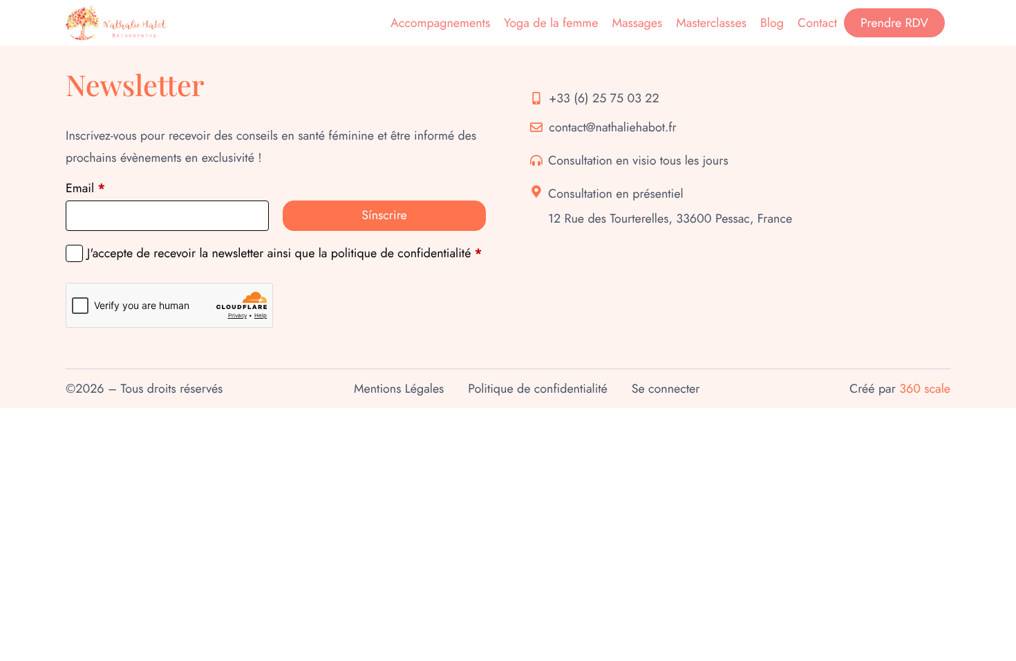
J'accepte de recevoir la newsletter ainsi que (284, 253)
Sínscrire (383, 215)
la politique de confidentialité (395, 253)
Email (85, 188)
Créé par (899, 389)
